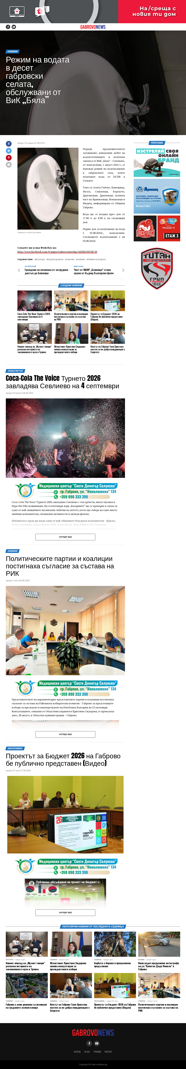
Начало (77, 1051)
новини (81, 260)
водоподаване (56, 260)
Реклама (97, 1051)
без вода (40, 260)
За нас (87, 1051)
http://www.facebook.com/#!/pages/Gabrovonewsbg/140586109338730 (57, 251)
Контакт (108, 1051)
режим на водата (97, 260)
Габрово (70, 260)
